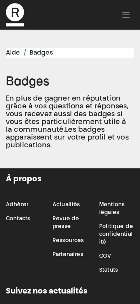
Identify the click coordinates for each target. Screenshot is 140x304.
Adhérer (17, 205)
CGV (105, 256)
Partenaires (67, 255)
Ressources (68, 241)
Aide (13, 53)
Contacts (18, 219)
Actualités (66, 205)
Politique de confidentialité (116, 234)
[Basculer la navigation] (126, 15)
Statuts (108, 270)
